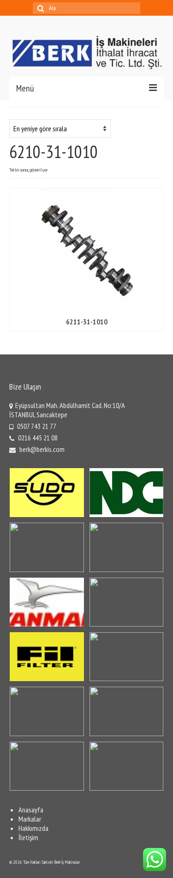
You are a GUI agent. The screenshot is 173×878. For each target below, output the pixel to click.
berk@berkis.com (41, 449)
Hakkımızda (33, 828)
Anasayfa (30, 809)
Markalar (29, 818)
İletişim (28, 837)
